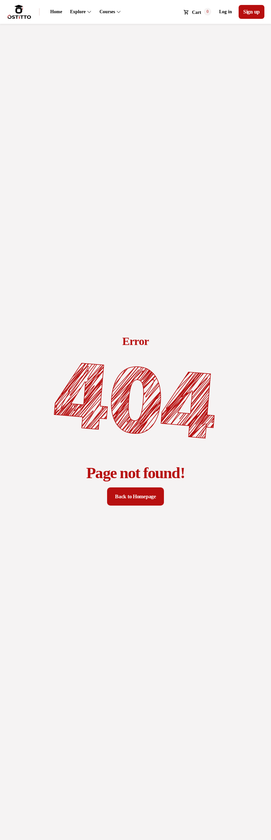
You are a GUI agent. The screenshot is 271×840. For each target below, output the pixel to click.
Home (56, 11)
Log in (225, 11)
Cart (196, 12)
